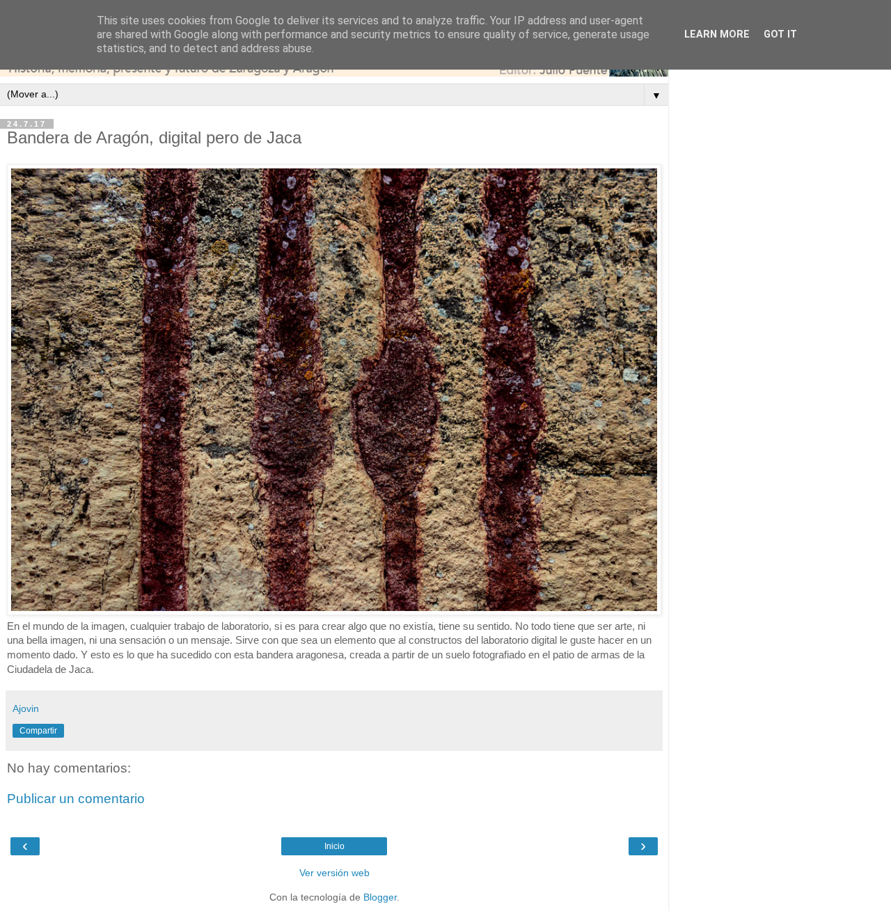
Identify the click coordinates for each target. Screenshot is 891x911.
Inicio (334, 846)
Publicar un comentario (76, 798)
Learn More (717, 34)
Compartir (38, 731)
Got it (780, 34)
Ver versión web (334, 872)
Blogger (380, 897)
